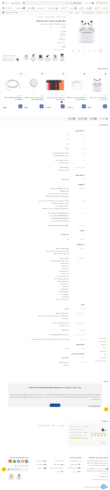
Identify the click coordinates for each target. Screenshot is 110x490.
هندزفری (77, 12)
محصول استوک (19, 8)
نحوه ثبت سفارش (74, 464)
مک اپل (103, 8)
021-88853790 (101, 476)
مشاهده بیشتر (55, 405)
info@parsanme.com (99, 480)
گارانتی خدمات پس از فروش (55, 468)
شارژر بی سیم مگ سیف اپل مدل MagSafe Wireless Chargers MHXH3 (34, 98)
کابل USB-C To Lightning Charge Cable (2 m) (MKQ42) (13, 98)
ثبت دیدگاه (103, 443)
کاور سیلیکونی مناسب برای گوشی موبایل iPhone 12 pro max (56, 98)
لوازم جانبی (30, 8)
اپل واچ (87, 8)
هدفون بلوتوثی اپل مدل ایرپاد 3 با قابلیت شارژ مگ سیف (98, 98)
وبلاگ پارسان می (57, 461)
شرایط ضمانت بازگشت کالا (72, 468)
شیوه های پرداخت (40, 461)
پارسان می (106, 12)
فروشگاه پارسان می (74, 461)
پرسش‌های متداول (40, 464)
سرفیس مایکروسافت (51, 8)
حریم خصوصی (41, 468)
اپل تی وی (72, 8)
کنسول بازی (39, 8)
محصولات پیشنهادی (102, 68)
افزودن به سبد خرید (8, 60)
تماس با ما (76, 471)
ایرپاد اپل (63, 8)
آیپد (80, 8)
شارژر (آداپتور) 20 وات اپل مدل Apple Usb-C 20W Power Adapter (76, 98)
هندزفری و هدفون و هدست (88, 12)
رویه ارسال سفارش (57, 464)
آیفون (95, 8)
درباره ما (59, 471)
